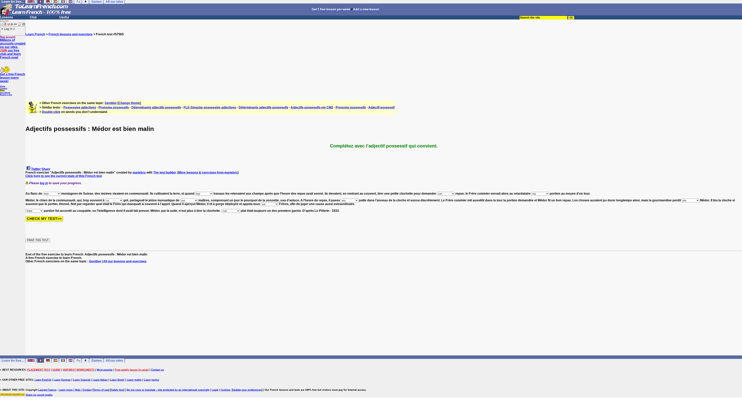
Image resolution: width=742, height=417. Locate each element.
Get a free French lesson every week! (12, 78)
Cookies (225, 389)
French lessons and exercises (71, 34)
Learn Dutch (117, 379)
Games (96, 360)
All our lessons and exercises (124, 261)
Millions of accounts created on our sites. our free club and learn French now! (13, 48)
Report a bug (6, 95)
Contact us (157, 369)
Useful (64, 17)
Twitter (36, 169)
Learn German (62, 379)
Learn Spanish (81, 379)
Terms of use (101, 389)
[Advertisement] (384, 63)
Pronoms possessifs (114, 107)
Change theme (129, 103)
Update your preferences (247, 389)
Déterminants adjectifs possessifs (156, 107)
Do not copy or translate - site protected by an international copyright (168, 389)
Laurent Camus (47, 389)
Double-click (51, 112)
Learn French (35, 34)
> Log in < (8, 28)
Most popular (105, 369)
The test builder (164, 172)
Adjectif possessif (381, 107)
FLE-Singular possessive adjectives (210, 107)
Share (46, 169)
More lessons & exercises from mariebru (207, 172)
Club (33, 17)
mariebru (139, 172)
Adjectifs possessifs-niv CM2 (312, 107)
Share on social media (39, 394)
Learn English (43, 379)
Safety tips (117, 389)
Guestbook (5, 93)
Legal (215, 389)
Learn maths (134, 379)
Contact (3, 88)
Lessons (6, 17)
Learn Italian (100, 379)
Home (2, 86)
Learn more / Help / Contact (75, 389)
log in (44, 183)
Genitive (111, 103)
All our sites (114, 360)
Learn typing (151, 379)
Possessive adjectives (79, 107)
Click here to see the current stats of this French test (64, 176)
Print (2, 90)
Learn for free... (13, 360)
